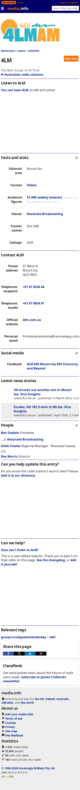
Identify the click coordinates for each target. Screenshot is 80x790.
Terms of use (13, 718)
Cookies (10, 723)
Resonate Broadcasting (45, 214)
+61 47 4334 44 (33, 287)
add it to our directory (18, 475)
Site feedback (14, 735)
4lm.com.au (32, 320)
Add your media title (19, 714)
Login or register (68, 2)
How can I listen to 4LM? (20, 550)
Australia (63, 699)
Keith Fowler (11, 446)
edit (53, 637)
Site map (11, 731)
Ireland (50, 699)
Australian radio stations (23, 74)
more (20, 2)
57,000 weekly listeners (44, 197)
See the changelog (51, 560)
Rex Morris (9, 456)
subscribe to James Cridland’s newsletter (34, 679)
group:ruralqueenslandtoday (23, 637)
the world (27, 702)
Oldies (32, 185)
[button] (8, 654)
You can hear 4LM (14, 90)
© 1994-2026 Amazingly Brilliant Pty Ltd (28, 768)
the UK (39, 699)
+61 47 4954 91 (33, 303)
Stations (33, 51)
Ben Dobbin (10, 433)
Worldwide (8, 2)
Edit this (71, 58)
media (17, 8)
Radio (22, 51)
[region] (40, 125)
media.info (8, 51)
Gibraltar (7, 702)
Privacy (10, 727)
